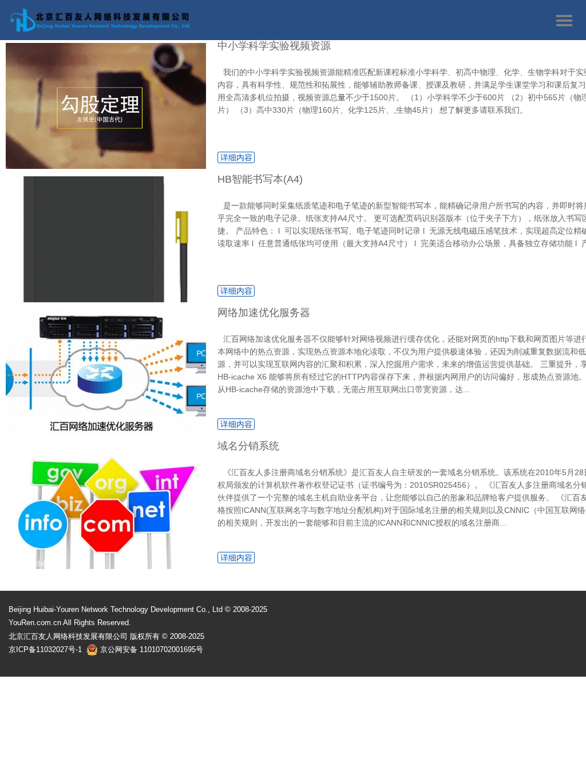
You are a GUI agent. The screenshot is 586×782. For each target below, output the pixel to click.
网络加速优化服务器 (263, 312)
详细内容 (236, 157)
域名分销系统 (248, 446)
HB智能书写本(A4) (260, 179)
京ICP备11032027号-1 (45, 649)
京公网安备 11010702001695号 (150, 649)
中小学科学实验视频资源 (274, 46)
